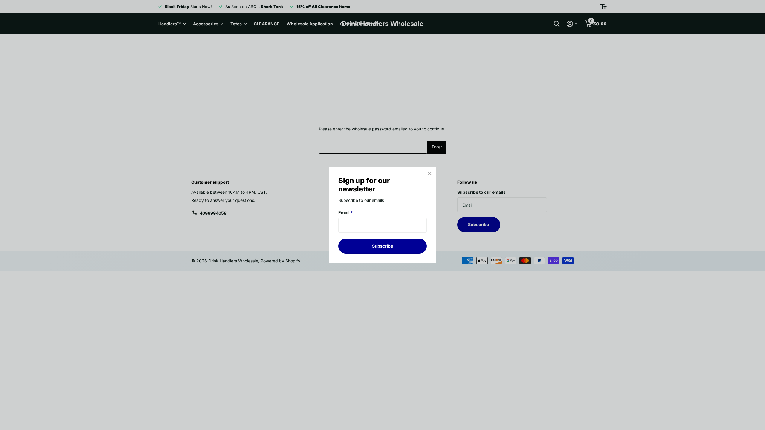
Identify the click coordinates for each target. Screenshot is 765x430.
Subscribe (382, 245)
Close (429, 173)
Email (345, 212)
